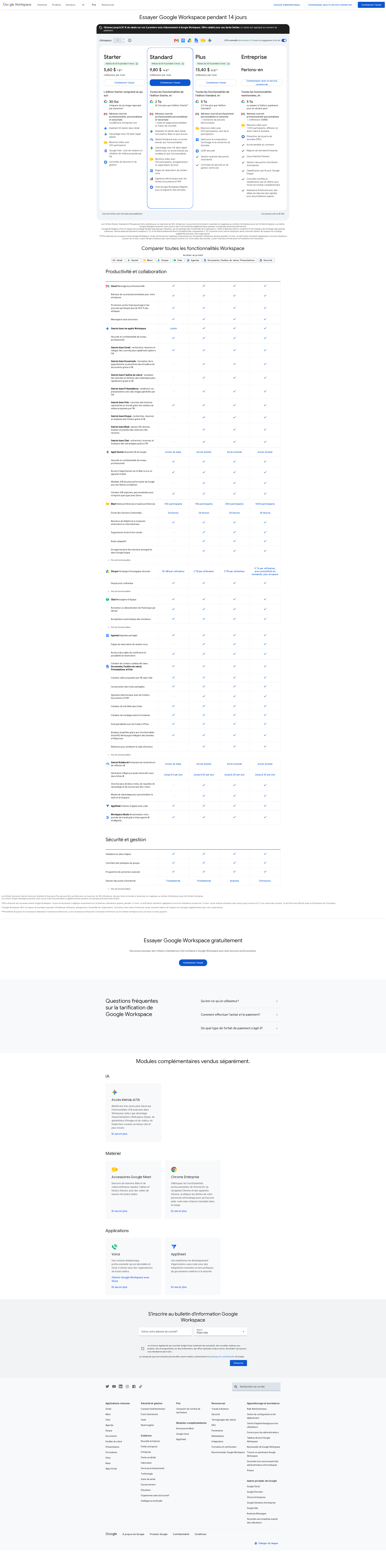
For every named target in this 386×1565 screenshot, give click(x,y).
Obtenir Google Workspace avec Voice (130, 1279)
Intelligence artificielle (151, 1501)
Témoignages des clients (224, 1420)
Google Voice (182, 1434)
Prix (178, 1403)
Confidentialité (181, 1534)
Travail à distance (220, 1409)
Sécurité (216, 1414)
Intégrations (217, 1441)
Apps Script (111, 1468)
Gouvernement (148, 1484)
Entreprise (146, 1452)
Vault (143, 1420)
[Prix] (94, 4)
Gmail (108, 1409)
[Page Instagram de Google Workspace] (127, 1387)
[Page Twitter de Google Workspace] (107, 1387)
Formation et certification (224, 1447)
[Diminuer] (124, 42)
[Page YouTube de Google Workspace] (114, 1387)
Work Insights (147, 1425)
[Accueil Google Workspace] (17, 5)
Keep (108, 1463)
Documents (111, 1436)
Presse (250, 1470)
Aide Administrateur (257, 1409)
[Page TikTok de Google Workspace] (140, 1387)
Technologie (147, 1474)
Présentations (112, 1447)
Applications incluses (118, 1403)
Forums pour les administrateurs (263, 1432)
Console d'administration (153, 1409)
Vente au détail (148, 1457)
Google (111, 1534)
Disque (109, 1430)
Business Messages (256, 1513)
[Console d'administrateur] (287, 4)
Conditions (200, 1534)
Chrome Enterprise (256, 1497)
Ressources (218, 1403)
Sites (108, 1458)
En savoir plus (119, 1133)
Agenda (109, 1425)
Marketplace (218, 1436)
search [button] (236, 1387)
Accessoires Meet (185, 1428)
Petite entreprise (149, 1446)
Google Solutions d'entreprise (261, 1503)
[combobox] (220, 1331)
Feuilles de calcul (114, 1441)
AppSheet (181, 1439)
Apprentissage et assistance (263, 1403)
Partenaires (217, 1430)
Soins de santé (148, 1479)
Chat (108, 1420)
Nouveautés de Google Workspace (263, 1447)
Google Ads (252, 1508)
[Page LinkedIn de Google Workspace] (120, 1387)
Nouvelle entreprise (150, 1441)
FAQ (214, 1425)
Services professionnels (152, 1468)
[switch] (284, 40)
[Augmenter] (124, 39)
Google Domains (255, 1492)
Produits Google (159, 1534)
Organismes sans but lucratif (155, 1495)
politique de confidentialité (223, 1357)
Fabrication (146, 1463)
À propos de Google (133, 1534)
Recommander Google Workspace (228, 1452)
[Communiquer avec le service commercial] (329, 4)
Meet (108, 1414)
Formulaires (111, 1452)
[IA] (83, 4)
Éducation (146, 1490)
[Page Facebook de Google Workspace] (134, 1387)
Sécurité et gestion (151, 1403)
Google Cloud (253, 1486)
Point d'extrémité (149, 1414)
